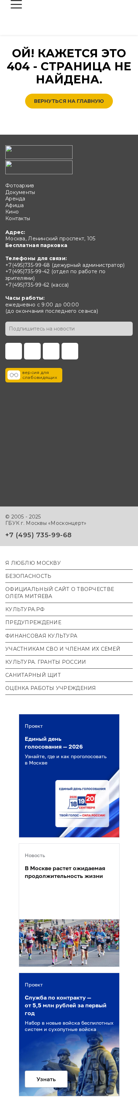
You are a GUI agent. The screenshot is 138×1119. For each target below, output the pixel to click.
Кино (12, 212)
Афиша (14, 205)
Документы (20, 192)
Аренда (15, 198)
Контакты (17, 218)
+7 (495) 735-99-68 (38, 535)
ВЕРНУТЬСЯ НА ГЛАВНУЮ (69, 101)
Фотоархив (19, 185)
